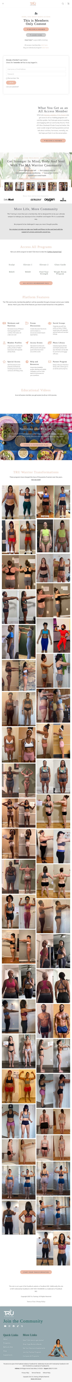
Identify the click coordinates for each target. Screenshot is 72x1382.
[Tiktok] (18, 1326)
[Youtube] (5, 1326)
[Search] (63, 3)
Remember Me (13, 78)
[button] (2, 186)
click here (44, 45)
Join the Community (23, 1321)
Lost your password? (12, 86)
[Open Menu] (3, 3)
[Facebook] (13, 1326)
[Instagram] (9, 1326)
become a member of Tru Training (55, 115)
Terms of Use (31, 1301)
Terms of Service (36, 1372)
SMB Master (37, 1379)
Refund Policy (46, 1372)
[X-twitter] (22, 1326)
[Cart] (68, 3)
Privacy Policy (40, 1301)
